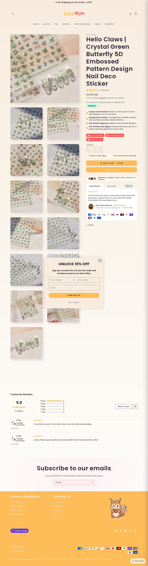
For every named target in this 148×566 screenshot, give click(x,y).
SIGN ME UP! (74, 295)
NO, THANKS (74, 302)
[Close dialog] (100, 260)
